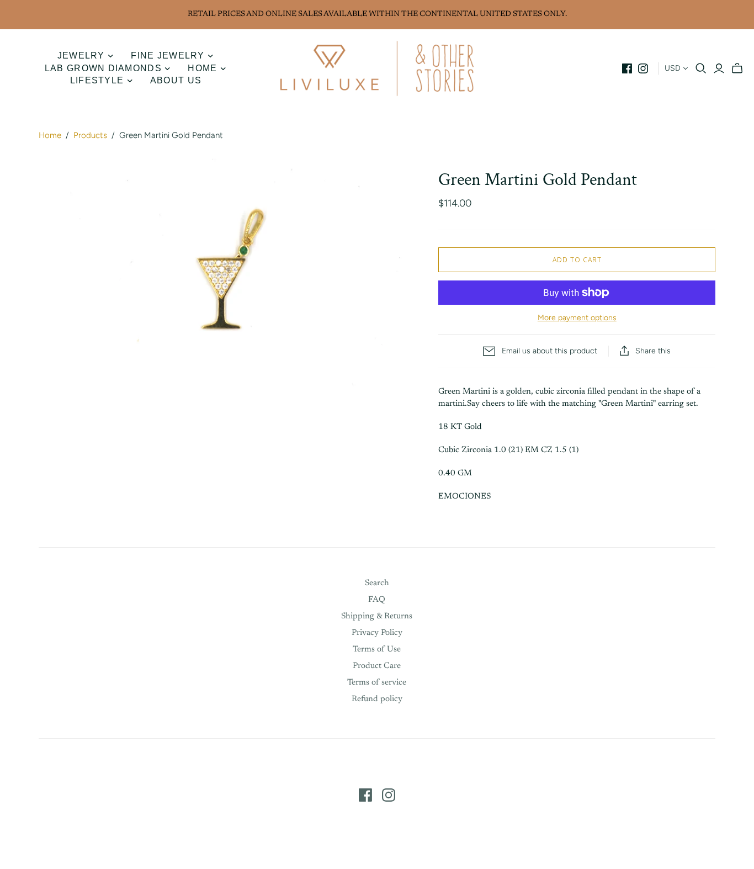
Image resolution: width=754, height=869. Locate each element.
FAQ (376, 600)
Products (90, 135)
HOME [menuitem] (202, 68)
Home (50, 135)
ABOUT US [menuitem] (175, 80)
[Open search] (701, 68)
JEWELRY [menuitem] (81, 55)
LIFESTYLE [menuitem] (97, 80)
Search (377, 583)
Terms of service (376, 683)
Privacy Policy (377, 633)
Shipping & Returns (376, 616)
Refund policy (377, 699)
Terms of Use (377, 649)
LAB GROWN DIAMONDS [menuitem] (103, 68)
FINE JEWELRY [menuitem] (167, 55)
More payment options (577, 317)
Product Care (377, 666)
